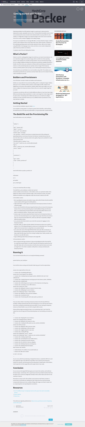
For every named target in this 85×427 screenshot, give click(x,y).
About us (41, 1)
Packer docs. (17, 396)
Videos (27, 1)
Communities (13, 1)
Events (18, 1)
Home (19, 4)
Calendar (23, 1)
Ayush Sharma (18, 405)
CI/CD (15, 16)
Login (82, 1)
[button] (77, 1)
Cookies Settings (60, 424)
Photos (30, 4)
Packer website (17, 394)
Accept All (68, 424)
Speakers (32, 1)
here (34, 106)
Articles (36, 1)
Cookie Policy (23, 424)
